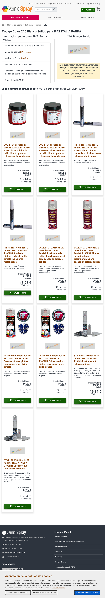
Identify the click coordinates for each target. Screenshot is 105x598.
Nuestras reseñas (61, 547)
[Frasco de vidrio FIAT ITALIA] (17, 118)
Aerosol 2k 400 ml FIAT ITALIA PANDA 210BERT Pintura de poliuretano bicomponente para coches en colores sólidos (87, 254)
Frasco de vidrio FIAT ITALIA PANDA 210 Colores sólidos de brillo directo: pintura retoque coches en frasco (17, 150)
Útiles (67, 3)
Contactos (78, 3)
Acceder (90, 10)
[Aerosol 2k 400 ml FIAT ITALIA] (52, 221)
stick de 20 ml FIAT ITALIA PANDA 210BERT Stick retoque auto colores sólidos (16, 464)
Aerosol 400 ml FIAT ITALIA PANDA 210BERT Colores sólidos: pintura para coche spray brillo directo (52, 361)
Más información (58, 588)
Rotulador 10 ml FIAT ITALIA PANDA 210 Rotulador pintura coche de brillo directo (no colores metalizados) (87, 150)
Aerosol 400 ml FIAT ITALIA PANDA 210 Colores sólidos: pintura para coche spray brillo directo (17, 361)
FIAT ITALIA (25, 52)
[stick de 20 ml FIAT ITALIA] (87, 328)
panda (38, 25)
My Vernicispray (93, 3)
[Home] (3, 25)
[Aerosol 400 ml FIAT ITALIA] (17, 328)
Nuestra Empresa (61, 536)
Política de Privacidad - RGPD (65, 567)
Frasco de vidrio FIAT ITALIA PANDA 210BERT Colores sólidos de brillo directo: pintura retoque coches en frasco (52, 150)
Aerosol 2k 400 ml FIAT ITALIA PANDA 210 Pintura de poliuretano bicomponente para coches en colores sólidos (52, 254)
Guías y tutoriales (36, 3)
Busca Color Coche (20, 18)
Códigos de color (60, 562)
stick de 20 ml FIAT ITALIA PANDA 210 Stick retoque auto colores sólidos (86, 359)
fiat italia (29, 25)
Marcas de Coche (14, 25)
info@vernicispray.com (17, 552)
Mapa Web (58, 552)
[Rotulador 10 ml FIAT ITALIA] (87, 118)
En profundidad (54, 3)
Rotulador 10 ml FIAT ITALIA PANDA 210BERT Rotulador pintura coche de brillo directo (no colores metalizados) (16, 254)
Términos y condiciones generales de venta (69, 541)
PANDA (24, 58)
